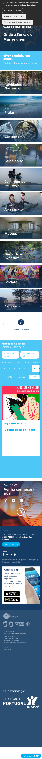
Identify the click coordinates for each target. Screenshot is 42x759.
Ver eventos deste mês (30, 354)
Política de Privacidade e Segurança (15, 633)
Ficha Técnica (8, 631)
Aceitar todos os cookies (14, 16)
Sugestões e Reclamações (28, 560)
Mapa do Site (16, 562)
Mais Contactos (11, 544)
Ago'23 (22, 377)
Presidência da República (12, 638)
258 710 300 (9, 537)
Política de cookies (28, 5)
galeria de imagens (13, 500)
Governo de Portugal (10, 636)
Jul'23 (9, 377)
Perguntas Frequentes (9, 560)
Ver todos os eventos (9, 354)
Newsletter (6, 562)
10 (39, 368)
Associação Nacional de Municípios (15, 643)
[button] (38, 324)
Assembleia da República (12, 640)
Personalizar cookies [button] (12, 10)
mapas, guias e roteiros (21, 500)
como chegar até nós (6, 500)
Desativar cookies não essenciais (17, 22)
